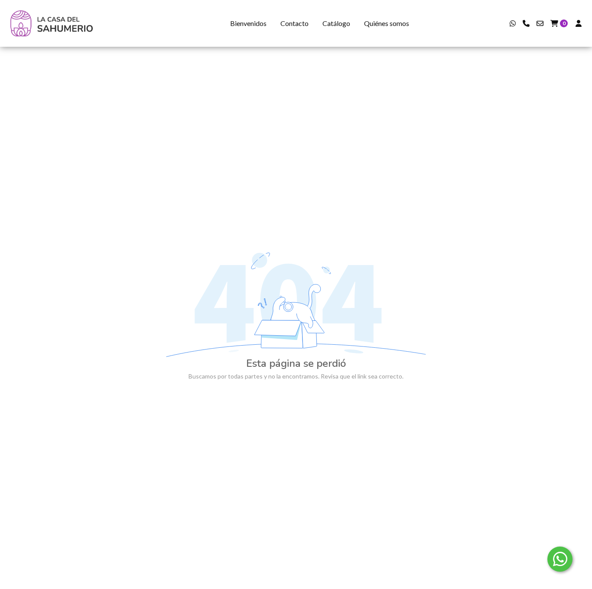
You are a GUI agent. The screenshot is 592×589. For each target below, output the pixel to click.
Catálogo (336, 23)
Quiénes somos (386, 23)
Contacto (294, 23)
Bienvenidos (248, 23)
